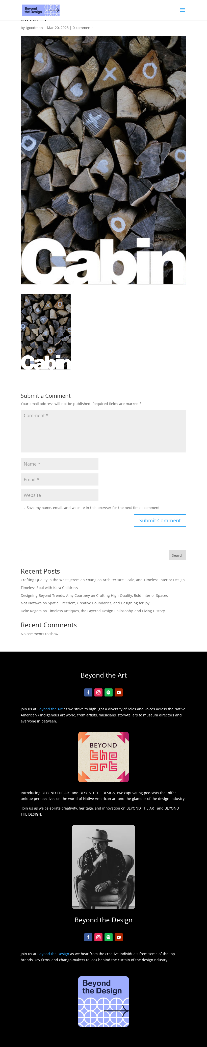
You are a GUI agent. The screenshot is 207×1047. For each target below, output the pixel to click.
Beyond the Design (53, 953)
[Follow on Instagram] (98, 692)
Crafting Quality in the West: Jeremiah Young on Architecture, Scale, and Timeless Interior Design (103, 579)
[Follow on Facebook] (88, 692)
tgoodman (34, 27)
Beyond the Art (50, 709)
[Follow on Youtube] (119, 692)
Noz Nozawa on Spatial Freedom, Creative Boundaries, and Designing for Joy (85, 603)
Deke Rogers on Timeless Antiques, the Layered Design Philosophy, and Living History (93, 610)
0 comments (83, 27)
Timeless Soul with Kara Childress (49, 587)
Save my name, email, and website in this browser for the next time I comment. (94, 507)
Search (178, 555)
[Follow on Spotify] (109, 692)
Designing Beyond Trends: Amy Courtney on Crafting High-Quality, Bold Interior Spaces (94, 595)
